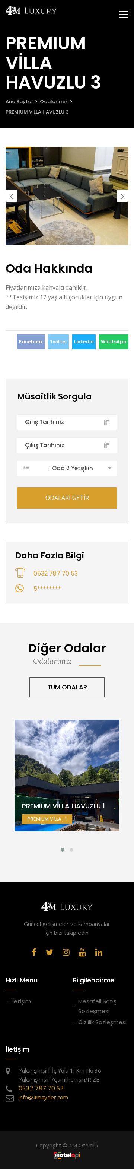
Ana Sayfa (18, 101)
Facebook (31, 341)
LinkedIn (84, 341)
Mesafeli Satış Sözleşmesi (97, 1006)
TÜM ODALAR (67, 687)
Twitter (58, 341)
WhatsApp (114, 341)
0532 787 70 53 (56, 573)
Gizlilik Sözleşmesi (102, 1022)
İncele (67, 792)
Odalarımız (54, 101)
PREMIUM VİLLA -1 (67, 782)
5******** (47, 588)
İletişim (21, 1001)
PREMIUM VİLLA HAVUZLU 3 (37, 111)
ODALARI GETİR (67, 498)
